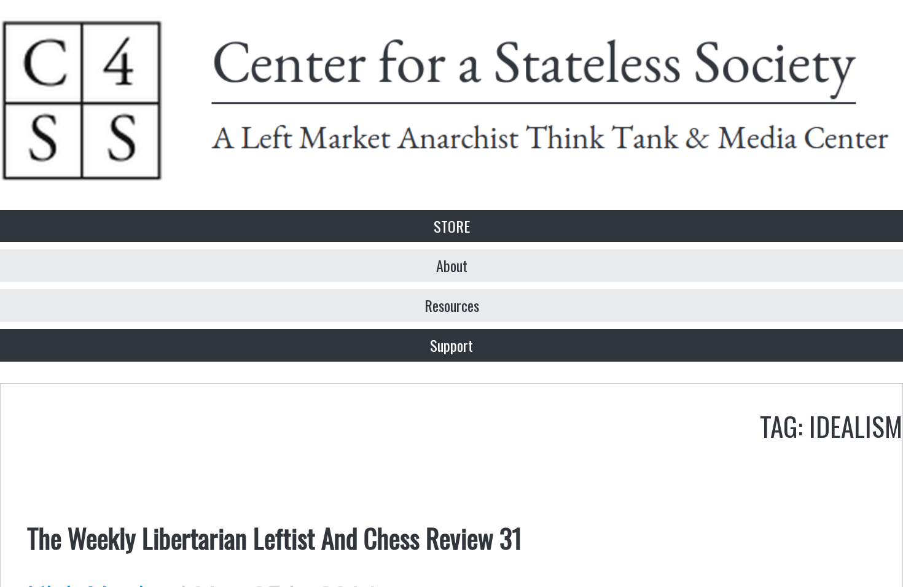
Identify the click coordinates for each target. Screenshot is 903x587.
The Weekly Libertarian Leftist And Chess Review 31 (274, 537)
